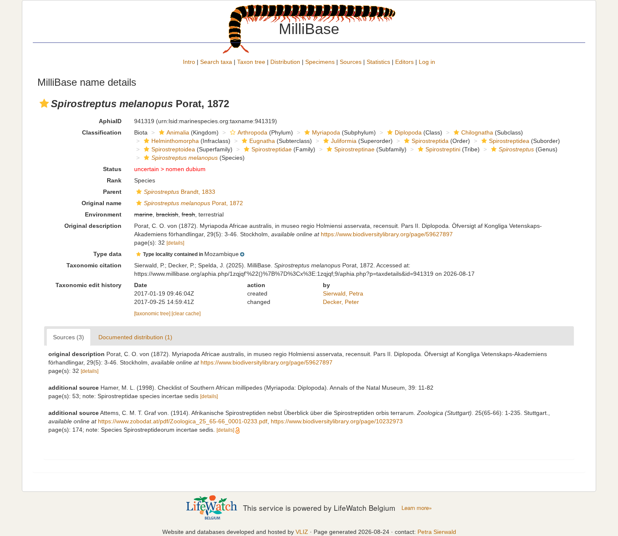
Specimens (320, 61)
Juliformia (344, 140)
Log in (427, 61)
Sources (351, 61)
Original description (92, 225)
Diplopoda (408, 132)
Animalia (177, 132)
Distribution (285, 61)
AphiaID (110, 121)
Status (112, 169)
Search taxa (216, 61)
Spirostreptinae (354, 149)
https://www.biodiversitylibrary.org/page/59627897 (387, 234)
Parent (112, 191)
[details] (175, 243)
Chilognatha (477, 132)
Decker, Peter (341, 301)
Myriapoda (326, 132)
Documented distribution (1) (135, 337)
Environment (103, 214)
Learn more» (416, 508)
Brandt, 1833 (179, 191)
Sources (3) (68, 337)
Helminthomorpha (175, 140)
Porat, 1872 (193, 203)
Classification (101, 132)
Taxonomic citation (93, 265)
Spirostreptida (430, 140)
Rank (114, 180)
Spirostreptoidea (173, 149)
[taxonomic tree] (153, 314)
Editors (404, 61)
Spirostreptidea (509, 140)
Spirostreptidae (271, 149)
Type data (107, 254)
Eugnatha (262, 140)
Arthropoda (252, 132)
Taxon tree (251, 61)
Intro (189, 61)
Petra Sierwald (436, 531)
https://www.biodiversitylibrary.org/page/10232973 (337, 421)
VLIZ (302, 531)
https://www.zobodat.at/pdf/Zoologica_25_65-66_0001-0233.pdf (182, 421)
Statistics (378, 61)
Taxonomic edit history (88, 285)
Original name (101, 203)
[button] (44, 103)
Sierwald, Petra (343, 293)
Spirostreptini (442, 149)
